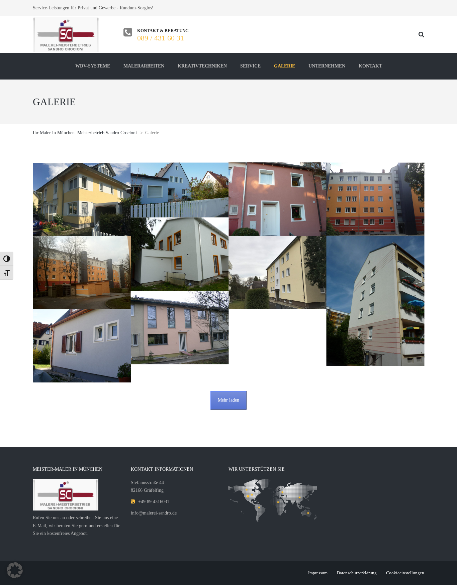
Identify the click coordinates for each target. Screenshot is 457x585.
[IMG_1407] (278, 272)
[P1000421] (180, 254)
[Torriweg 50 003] (278, 199)
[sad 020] (376, 199)
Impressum (318, 572)
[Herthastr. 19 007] (376, 301)
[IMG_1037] (82, 199)
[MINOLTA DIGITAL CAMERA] (180, 327)
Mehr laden (228, 400)
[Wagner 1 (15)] (180, 190)
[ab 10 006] (278, 321)
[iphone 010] (82, 272)
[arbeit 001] (278, 313)
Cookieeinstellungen (405, 572)
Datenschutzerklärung (357, 572)
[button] (14, 570)
